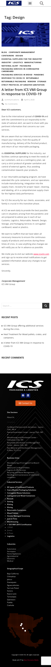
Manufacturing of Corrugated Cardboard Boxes (23, 464)
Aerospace (11, 551)
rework (32, 81)
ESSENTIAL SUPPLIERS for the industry (22, 59)
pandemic (39, 75)
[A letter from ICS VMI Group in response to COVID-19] (25, 24)
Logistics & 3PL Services (16, 470)
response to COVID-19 (13, 78)
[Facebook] (23, 395)
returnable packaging (14, 81)
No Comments (11, 104)
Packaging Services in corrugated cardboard (20, 70)
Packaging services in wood (17, 75)
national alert (10, 66)
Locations (11, 422)
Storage (41, 81)
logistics (18, 62)
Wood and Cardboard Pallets (18, 467)
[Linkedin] (28, 395)
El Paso (10, 533)
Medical (10, 561)
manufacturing (33, 62)
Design (19, 55)
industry (6, 62)
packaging (25, 66)
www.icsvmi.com (41, 254)
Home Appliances (14, 554)
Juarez (9, 530)
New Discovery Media (31, 660)
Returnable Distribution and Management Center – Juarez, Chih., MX (23, 443)
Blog (4, 52)
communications (11, 99)
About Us (10, 417)
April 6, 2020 (29, 99)
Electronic (11, 558)
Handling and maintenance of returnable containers (23, 476)
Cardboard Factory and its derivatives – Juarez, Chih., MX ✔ (25, 428)
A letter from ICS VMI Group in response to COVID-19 (24, 91)
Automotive (11, 549)
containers (8, 55)
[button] (30, 3)
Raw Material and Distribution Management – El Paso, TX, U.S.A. (25, 449)
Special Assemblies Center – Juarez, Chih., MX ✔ (25, 433)
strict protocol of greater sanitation (23, 85)
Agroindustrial (12, 556)
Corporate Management (22, 52)
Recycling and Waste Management (20, 472)
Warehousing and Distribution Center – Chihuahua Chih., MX (22, 438)
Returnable (32, 78)
